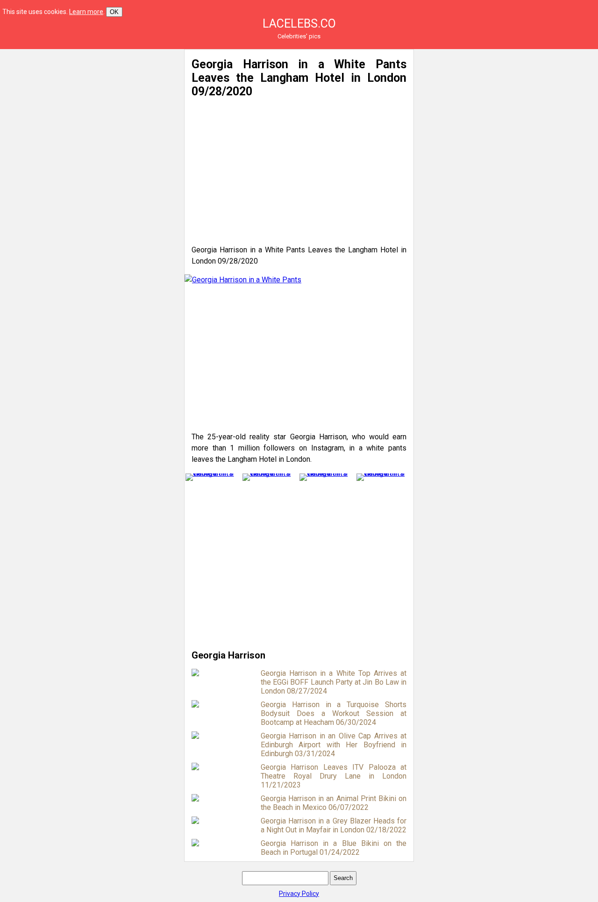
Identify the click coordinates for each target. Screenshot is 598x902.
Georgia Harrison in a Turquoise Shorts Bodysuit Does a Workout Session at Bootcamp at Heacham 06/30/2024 (333, 713)
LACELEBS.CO (299, 23)
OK (114, 11)
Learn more (86, 11)
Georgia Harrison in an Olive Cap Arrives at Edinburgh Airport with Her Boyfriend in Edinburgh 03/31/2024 (333, 744)
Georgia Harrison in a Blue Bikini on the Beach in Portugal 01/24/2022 (333, 848)
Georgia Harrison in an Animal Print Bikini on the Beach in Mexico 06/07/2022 (333, 803)
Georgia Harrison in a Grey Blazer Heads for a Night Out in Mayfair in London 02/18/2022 (333, 825)
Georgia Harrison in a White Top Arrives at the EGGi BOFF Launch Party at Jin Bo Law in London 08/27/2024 (333, 682)
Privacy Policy (299, 893)
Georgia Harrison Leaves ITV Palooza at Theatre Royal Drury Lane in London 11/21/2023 (333, 776)
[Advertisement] (89, 114)
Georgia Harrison (228, 655)
